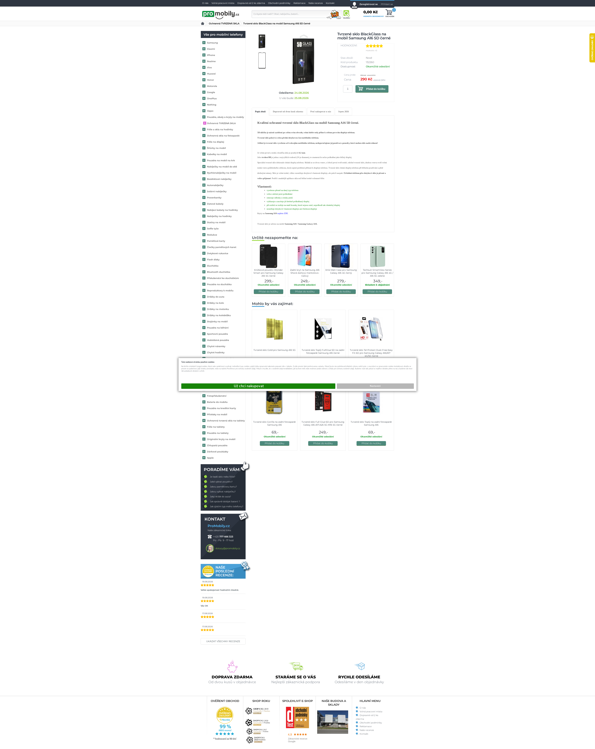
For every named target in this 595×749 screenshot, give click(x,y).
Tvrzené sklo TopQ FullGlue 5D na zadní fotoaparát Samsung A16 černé (323, 351)
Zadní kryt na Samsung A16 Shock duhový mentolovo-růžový (305, 273)
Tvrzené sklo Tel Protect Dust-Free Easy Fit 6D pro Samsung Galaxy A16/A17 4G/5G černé (371, 353)
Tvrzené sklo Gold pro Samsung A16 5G (274, 350)
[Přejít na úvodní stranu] (220, 14)
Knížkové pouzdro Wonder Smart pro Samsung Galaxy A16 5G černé (268, 273)
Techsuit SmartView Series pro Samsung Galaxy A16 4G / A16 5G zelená (377, 273)
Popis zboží (260, 111)
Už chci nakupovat (258, 386)
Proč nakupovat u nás (320, 111)
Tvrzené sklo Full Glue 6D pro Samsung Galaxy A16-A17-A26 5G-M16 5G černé (323, 423)
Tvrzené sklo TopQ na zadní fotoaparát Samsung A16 (371, 423)
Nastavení (375, 386)
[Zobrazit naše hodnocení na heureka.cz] (225, 739)
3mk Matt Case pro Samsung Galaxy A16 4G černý (341, 271)
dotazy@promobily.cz (227, 548)
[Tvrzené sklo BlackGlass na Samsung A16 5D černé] (303, 60)
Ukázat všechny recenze (223, 641)
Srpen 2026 (343, 111)
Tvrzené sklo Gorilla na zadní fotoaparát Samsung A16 (274, 423)
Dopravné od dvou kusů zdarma (288, 111)
